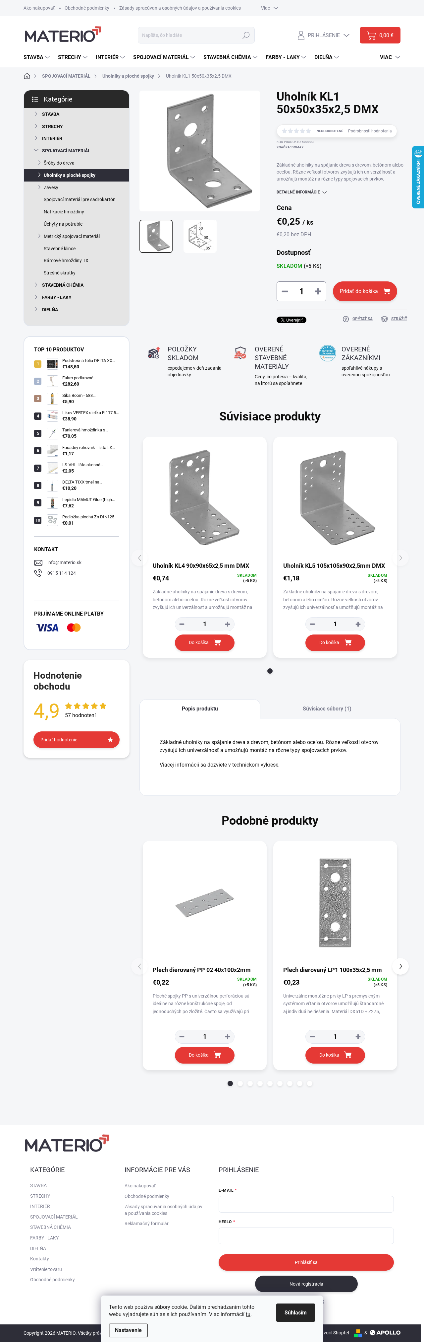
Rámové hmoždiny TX (66, 260)
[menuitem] (37, 57)
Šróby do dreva (59, 163)
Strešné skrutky (60, 272)
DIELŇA (50, 309)
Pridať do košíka (359, 291)
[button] (270, 671)
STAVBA (50, 114)
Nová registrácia (306, 1284)
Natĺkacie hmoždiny (64, 211)
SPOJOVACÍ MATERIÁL (66, 150)
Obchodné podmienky (87, 8)
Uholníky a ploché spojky (69, 175)
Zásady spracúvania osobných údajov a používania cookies (180, 8)
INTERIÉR (52, 138)
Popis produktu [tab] (200, 709)
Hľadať (246, 35)
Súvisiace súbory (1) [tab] (327, 709)
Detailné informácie (298, 192)
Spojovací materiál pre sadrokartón (80, 199)
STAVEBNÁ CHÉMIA (62, 285)
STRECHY (52, 126)
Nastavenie (128, 1330)
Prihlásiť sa (306, 1262)
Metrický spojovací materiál (72, 236)
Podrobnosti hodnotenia (370, 131)
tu (248, 1314)
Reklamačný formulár (147, 1223)
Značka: (290, 147)
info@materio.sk (64, 562)
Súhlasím (296, 1312)
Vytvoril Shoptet (333, 1332)
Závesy (51, 187)
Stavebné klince (60, 248)
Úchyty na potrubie (63, 224)
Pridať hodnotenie (58, 739)
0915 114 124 (61, 573)
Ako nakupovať (39, 8)
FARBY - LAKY (57, 297)
